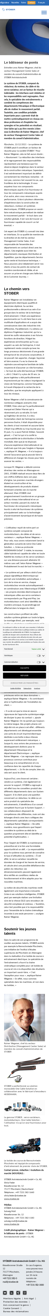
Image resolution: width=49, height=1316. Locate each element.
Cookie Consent (11, 1308)
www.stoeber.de (11, 1199)
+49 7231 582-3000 (35, 1285)
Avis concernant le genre (16, 1305)
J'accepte (24, 668)
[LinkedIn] (12, 1294)
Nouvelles (15, 3)
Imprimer (37, 688)
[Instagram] (26, 1294)
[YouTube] (6, 1294)
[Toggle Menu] (44, 12)
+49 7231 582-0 (10, 1278)
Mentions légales (12, 1298)
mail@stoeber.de (10, 1282)
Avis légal (29, 1298)
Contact (31, 3)
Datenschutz (27, 688)
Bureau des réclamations (16, 1311)
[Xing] (19, 1294)
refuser (24, 675)
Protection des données (15, 1302)
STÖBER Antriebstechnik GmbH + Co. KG (24, 1261)
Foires (23, 3)
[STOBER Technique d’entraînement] (9, 9)
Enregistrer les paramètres (24, 683)
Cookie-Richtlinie (15, 688)
